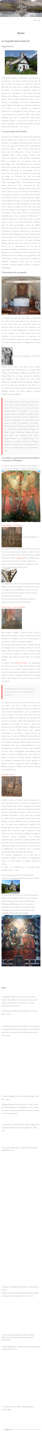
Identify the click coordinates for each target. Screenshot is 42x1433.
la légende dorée (21, 558)
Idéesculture (37, 1429)
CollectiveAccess (26, 1429)
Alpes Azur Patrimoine (14, 1429)
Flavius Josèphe (21, 663)
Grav (20, 1429)
